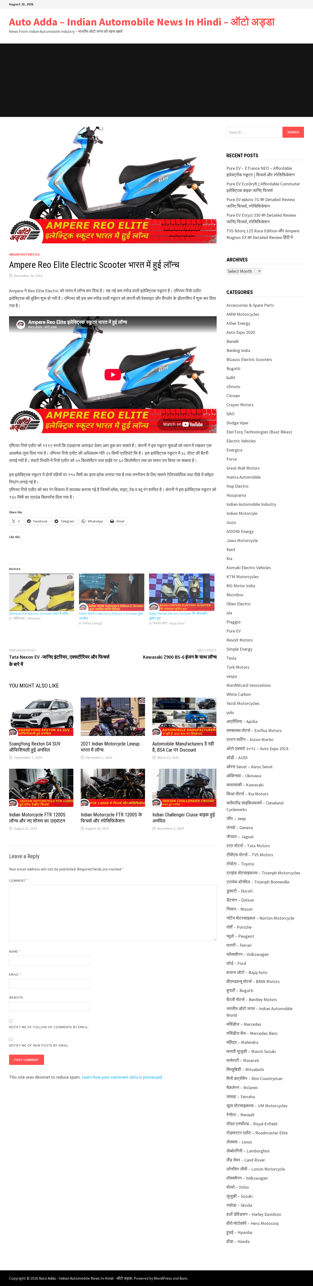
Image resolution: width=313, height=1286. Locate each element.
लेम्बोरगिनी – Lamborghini (247, 1151)
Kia (229, 558)
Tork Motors (237, 667)
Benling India (238, 350)
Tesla (231, 658)
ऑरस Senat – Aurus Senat (249, 766)
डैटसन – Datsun (240, 900)
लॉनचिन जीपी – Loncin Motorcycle (255, 1169)
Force (231, 459)
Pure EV (233, 631)
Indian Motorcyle (24, 254)
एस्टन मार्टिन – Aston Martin (249, 739)
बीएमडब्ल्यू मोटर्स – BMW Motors (253, 981)
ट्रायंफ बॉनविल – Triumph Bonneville (257, 882)
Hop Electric (237, 486)
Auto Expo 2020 (240, 332)
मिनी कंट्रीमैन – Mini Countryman (254, 1078)
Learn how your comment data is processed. (122, 1077)
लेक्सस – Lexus (239, 1142)
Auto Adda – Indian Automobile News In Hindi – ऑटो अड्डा (142, 21)
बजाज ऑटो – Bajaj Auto (246, 972)
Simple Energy (239, 649)
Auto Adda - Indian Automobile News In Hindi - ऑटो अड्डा (85, 1278)
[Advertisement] (156, 80)
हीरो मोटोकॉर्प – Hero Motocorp (252, 1223)
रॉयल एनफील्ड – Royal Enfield (251, 1124)
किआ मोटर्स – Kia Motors (247, 794)
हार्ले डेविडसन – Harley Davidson (253, 1214)
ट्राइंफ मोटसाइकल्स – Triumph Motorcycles (263, 873)
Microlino (234, 595)
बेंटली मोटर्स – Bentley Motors (251, 999)
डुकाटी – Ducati (239, 891)
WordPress (163, 1278)
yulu (230, 712)
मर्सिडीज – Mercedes (243, 1024)
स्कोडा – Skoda (239, 1205)
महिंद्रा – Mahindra (242, 1042)
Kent (230, 549)
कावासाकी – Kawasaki (245, 785)
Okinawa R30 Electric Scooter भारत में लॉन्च (38, 613)
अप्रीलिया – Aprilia (241, 721)
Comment (18, 880)
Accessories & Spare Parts (250, 305)
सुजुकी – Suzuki (239, 1196)
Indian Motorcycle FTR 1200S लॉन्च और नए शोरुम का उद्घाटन (37, 818)
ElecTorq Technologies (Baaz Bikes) (259, 432)
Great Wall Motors (243, 468)
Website (16, 997)
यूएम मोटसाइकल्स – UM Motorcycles (257, 1105)
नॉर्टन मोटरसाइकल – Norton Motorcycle (260, 918)
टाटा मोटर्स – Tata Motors (248, 845)
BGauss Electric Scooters (249, 359)
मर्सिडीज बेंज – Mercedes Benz (252, 1033)
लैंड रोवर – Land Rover (245, 1160)
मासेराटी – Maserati (242, 1060)
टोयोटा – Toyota (240, 864)
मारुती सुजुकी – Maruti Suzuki (251, 1051)
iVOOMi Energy (240, 531)
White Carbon (238, 694)
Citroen (233, 395)
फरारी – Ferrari (239, 945)
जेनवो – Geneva (239, 827)
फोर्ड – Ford (236, 963)
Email (15, 974)
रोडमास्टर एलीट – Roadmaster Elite (257, 1133)
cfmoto (233, 386)
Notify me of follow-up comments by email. (49, 1027)
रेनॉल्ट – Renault (240, 1114)
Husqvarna (236, 495)
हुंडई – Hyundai (239, 1232)
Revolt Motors (239, 640)
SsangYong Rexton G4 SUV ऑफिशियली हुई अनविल (34, 747)
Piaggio (233, 622)
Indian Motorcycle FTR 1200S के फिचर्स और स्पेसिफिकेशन (111, 818)
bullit (230, 377)
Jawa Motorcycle (242, 540)
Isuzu (231, 522)
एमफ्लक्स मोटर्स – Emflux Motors (254, 730)
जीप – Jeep (236, 818)
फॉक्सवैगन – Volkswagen (247, 954)
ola (229, 613)
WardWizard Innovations (248, 685)
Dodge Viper (237, 423)
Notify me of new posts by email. (39, 1045)
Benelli (232, 341)
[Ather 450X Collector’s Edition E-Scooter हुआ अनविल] (111, 592)
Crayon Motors (240, 404)
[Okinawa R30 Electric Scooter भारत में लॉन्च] (41, 592)
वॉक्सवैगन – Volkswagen (247, 1178)
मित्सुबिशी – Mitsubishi (245, 1069)
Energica (234, 450)
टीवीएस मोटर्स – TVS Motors (249, 854)
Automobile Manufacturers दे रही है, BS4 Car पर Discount (183, 747)
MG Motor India (240, 585)
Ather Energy (238, 323)
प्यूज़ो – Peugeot (240, 936)
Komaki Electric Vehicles (248, 567)
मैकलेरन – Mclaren (242, 1087)
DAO (230, 414)
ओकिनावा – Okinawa (243, 775)
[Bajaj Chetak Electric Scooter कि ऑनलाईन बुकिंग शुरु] (181, 592)
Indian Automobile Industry (251, 504)
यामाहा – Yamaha (240, 1096)
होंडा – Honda (238, 1241)
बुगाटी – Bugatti (239, 990)
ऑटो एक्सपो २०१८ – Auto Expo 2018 (257, 748)
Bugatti (233, 368)
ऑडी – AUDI (236, 757)
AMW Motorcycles (242, 314)
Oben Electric (238, 604)
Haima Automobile (243, 477)
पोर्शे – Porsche (239, 927)
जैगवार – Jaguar (240, 836)
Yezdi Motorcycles (242, 703)
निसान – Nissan (239, 909)
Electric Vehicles (241, 441)
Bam (183, 1278)
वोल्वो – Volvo (237, 1187)
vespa (231, 676)
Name (15, 951)
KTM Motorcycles (242, 576)
